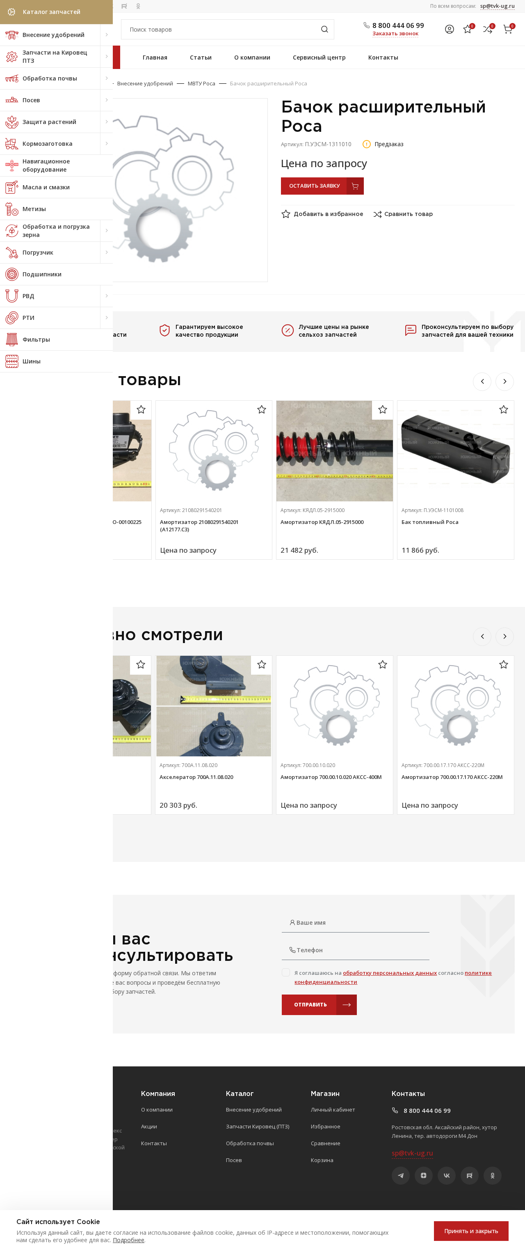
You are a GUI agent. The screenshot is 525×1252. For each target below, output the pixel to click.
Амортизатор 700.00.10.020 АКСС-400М (331, 777)
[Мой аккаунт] (450, 29)
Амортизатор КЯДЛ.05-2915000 (322, 522)
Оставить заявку (314, 185)
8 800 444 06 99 (398, 25)
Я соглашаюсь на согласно (393, 977)
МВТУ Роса (201, 83)
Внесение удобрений (145, 83)
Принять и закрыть (471, 1231)
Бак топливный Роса (430, 522)
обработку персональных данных (390, 972)
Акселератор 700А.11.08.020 (196, 777)
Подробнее (128, 1240)
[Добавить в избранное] (141, 410)
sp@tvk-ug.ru (497, 5)
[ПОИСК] (324, 29)
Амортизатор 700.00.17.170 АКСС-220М (452, 777)
